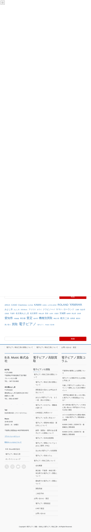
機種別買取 (45, 318)
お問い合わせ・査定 (68, 347)
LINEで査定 (40, 508)
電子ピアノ (27, 324)
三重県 (77, 309)
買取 (15, 324)
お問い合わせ (41, 513)
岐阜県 (69, 313)
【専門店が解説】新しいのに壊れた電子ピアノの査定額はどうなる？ (73, 397)
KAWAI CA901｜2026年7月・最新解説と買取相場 (73, 426)
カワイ (39, 309)
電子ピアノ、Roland (43, 324)
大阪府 (56, 313)
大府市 (51, 313)
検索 (73, 297)
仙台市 (82, 309)
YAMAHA (76, 304)
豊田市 (78, 318)
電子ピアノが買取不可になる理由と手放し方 (73, 379)
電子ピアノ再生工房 (12, 454)
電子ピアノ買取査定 (43, 503)
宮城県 (63, 313)
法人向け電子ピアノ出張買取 (46, 451)
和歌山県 (41, 313)
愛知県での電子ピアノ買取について (46, 482)
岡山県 (74, 313)
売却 (46, 313)
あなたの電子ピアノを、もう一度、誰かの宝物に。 (46, 398)
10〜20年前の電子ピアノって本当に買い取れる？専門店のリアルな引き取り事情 (74, 407)
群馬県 (72, 318)
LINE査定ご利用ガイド (44, 413)
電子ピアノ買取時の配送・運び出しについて (46, 424)
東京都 (22, 318)
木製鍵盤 (16, 318)
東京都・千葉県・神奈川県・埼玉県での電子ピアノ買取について (46, 473)
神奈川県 (56, 318)
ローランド (69, 309)
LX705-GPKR (52, 305)
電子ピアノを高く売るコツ (45, 418)
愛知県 (9, 318)
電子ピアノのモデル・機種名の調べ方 (46, 406)
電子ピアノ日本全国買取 (45, 438)
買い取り (8, 325)
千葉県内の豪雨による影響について (73, 372)
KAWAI (37, 305)
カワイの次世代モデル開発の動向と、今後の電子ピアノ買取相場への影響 (73, 417)
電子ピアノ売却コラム (44, 456)
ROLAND (63, 304)
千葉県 (12, 313)
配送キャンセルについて (13, 442)
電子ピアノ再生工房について (47, 347)
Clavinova (22, 305)
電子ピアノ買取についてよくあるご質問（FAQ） (46, 444)
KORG (45, 305)
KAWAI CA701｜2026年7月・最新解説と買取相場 (73, 433)
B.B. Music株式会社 (12, 449)
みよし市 (9, 309)
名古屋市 (34, 313)
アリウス (32, 309)
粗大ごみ (64, 318)
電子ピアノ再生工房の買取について (19, 347)
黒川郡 (52, 324)
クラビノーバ (49, 309)
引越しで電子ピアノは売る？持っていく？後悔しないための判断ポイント (73, 387)
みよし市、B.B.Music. (21, 309)
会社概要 (39, 466)
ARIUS (7, 305)
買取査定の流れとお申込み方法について (46, 391)
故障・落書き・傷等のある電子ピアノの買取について (46, 431)
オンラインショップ (12, 459)
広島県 (79, 313)
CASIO (14, 305)
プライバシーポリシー (12, 436)
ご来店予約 (40, 493)
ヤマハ (59, 309)
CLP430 (30, 305)
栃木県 (36, 318)
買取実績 (39, 488)
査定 (29, 318)
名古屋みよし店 (22, 313)
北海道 (7, 313)
